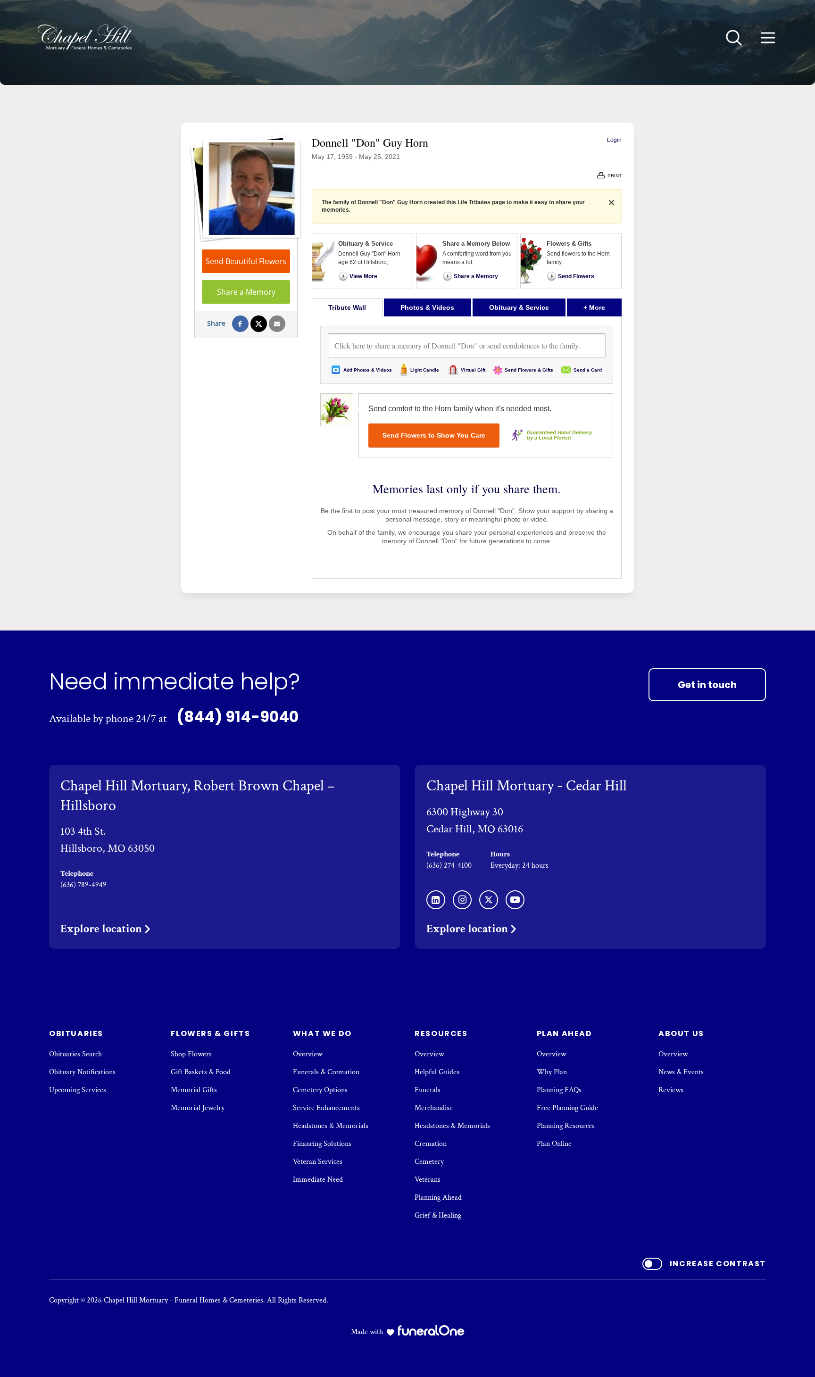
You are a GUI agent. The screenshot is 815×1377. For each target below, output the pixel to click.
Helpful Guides (437, 1072)
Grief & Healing (438, 1215)
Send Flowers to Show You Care (434, 435)
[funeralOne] (431, 1330)
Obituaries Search (75, 1054)
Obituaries (76, 1033)
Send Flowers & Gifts (529, 370)
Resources (441, 1033)
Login (614, 140)
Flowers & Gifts (210, 1033)
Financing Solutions (322, 1144)
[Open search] (733, 37)
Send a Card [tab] (588, 370)
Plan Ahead (564, 1033)
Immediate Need (318, 1180)
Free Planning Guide (567, 1108)
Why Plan (552, 1072)
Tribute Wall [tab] (347, 307)
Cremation (431, 1144)
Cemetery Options (320, 1090)
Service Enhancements (326, 1108)
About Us (681, 1033)
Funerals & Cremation (326, 1072)
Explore (101, 928)
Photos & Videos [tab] (427, 307)
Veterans (428, 1180)
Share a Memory (246, 292)
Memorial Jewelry (198, 1108)
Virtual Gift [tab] (473, 370)
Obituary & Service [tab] (519, 307)
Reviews (670, 1090)
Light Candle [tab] (424, 370)
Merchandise (434, 1108)
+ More (602, 307)
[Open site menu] (767, 37)
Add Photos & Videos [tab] (367, 370)
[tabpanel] (466, 447)
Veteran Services (317, 1162)
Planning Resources (566, 1126)
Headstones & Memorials (330, 1126)
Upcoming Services (77, 1090)
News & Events (681, 1072)
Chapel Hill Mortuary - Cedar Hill (526, 786)
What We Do (322, 1033)
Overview (307, 1054)
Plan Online (554, 1144)
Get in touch (707, 684)
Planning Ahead (438, 1198)
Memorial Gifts (194, 1090)
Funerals (428, 1090)
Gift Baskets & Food (201, 1072)
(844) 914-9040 (237, 716)
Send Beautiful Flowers (246, 261)
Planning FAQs (559, 1090)
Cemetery (429, 1162)
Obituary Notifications (82, 1072)
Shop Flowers (191, 1054)
